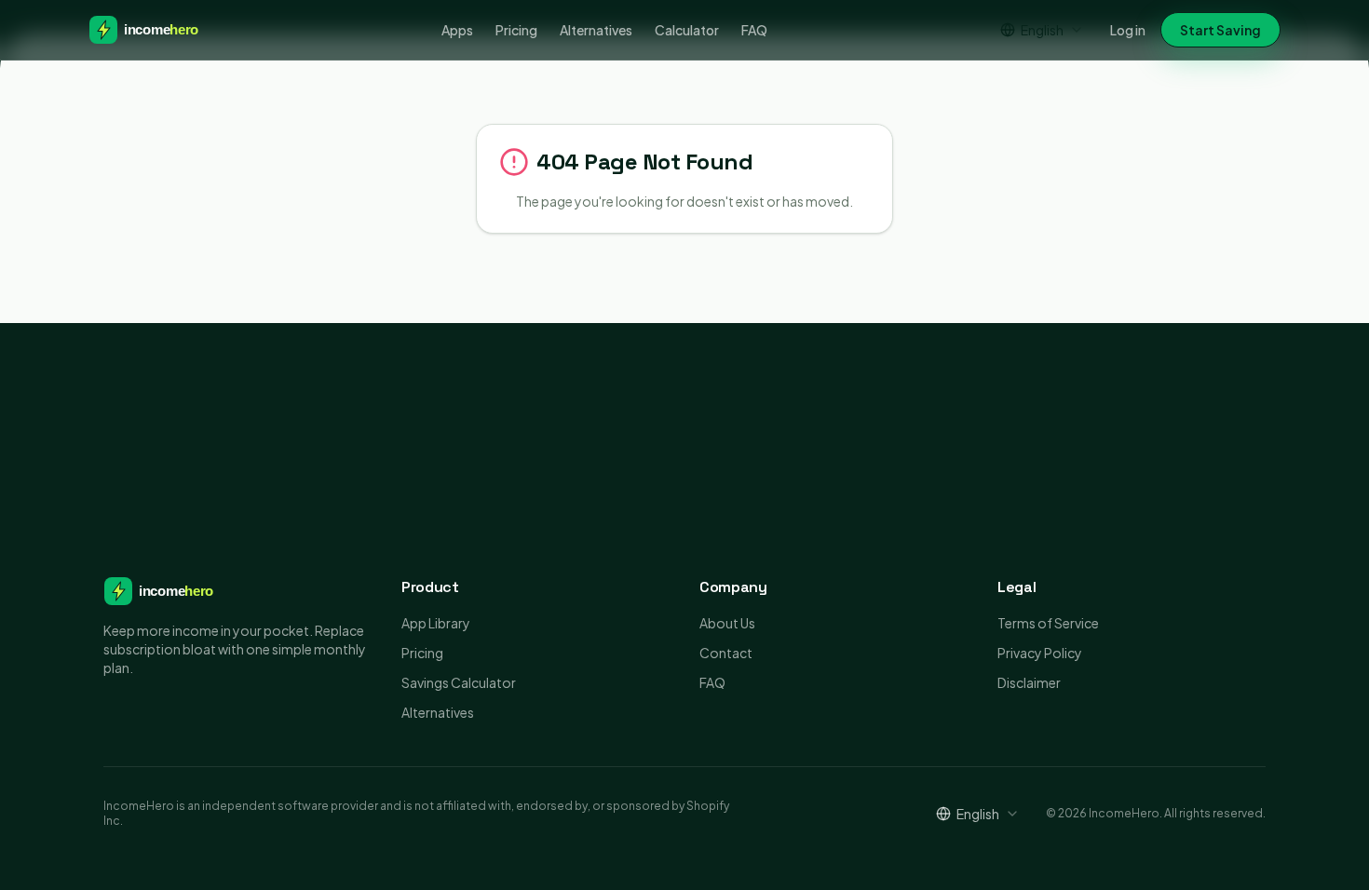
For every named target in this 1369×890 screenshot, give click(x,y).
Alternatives (596, 29)
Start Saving (1220, 29)
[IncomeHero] (153, 30)
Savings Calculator (458, 682)
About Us (727, 622)
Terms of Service (1048, 622)
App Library (435, 622)
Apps (457, 29)
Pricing (516, 29)
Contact (725, 652)
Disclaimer (1029, 682)
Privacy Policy (1039, 652)
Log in (1127, 29)
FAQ (754, 29)
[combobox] (1042, 30)
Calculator (687, 29)
